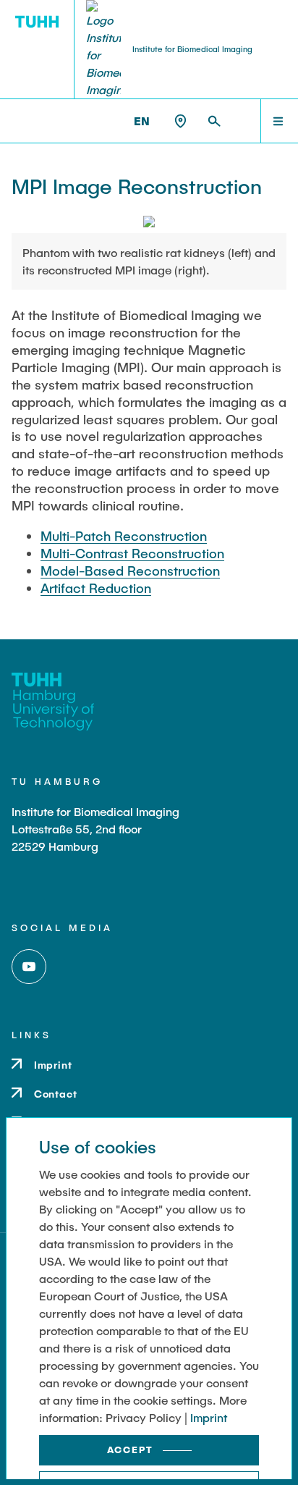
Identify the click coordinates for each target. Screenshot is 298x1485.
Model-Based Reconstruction (130, 571)
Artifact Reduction (96, 588)
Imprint (208, 1417)
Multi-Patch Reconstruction (124, 536)
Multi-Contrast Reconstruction (132, 553)
